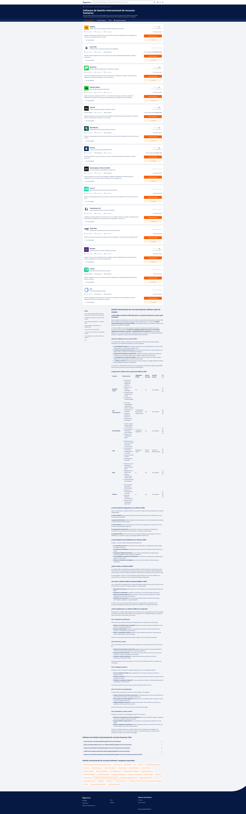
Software (112, 802)
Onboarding (158, 774)
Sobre (111, 800)
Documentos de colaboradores (98, 784)
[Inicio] (83, 6)
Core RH (86, 784)
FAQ (110, 20)
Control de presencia (115, 771)
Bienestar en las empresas (135, 774)
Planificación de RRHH (114, 784)
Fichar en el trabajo (88, 771)
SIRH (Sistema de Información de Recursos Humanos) (97, 764)
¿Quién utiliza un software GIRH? (91, 329)
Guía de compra (101, 20)
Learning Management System (153, 764)
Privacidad (84, 800)
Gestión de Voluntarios (147, 771)
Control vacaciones (146, 768)
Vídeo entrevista (88, 777)
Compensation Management (118, 774)
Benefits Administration (90, 781)
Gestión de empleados (110, 768)
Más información (153, 36)
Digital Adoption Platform (145, 777)
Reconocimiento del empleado (131, 771)
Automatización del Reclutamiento (128, 777)
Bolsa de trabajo (149, 774)
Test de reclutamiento (89, 774)
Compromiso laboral (97, 768)
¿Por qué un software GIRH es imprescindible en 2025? (94, 332)
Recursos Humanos (89, 6)
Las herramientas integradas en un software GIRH (94, 322)
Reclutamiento (127, 764)
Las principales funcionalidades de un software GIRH (92, 326)
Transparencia (85, 803)
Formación (86, 768)
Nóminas (140, 764)
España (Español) (146, 809)
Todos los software (89, 20)
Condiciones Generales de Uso (88, 805)
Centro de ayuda (141, 802)
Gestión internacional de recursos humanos (105, 777)
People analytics (122, 768)
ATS (135, 764)
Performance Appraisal (102, 771)
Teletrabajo (101, 781)
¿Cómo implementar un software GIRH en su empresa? (94, 336)
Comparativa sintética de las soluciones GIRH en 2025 (94, 318)
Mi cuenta (140, 800)
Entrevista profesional (121, 781)
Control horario (117, 764)
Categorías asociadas (120, 20)
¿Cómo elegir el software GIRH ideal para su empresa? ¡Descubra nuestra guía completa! (94, 314)
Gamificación (109, 781)
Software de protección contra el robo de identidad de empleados (145, 781)
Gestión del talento (134, 768)
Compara (153, 40)
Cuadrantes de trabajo (103, 774)
